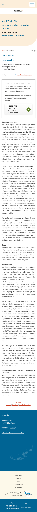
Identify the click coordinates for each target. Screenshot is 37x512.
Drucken (15, 405)
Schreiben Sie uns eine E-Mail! (13, 433)
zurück (18, 403)
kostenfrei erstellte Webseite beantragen (13, 109)
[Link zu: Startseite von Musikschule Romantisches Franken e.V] (18, 11)
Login (18, 481)
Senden (8, 405)
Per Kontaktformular (24, 75)
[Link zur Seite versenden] (32, 51)
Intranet (18, 478)
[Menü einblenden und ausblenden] (32, 4)
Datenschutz (19, 484)
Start (4, 50)
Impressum (18, 487)
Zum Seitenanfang (25, 405)
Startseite (18, 475)
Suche (3, 4)
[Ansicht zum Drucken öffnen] (34, 51)
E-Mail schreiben (26, 507)
